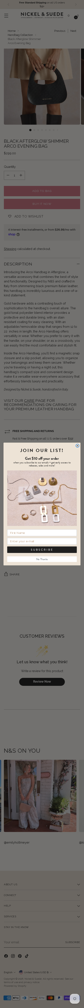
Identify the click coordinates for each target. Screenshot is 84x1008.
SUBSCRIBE (42, 550)
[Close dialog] (77, 445)
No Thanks (42, 559)
